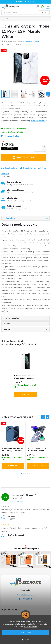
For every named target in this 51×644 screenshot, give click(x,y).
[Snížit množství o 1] (44, 149)
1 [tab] (21, 473)
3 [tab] (25, 473)
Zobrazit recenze (16, 501)
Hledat (44, 12)
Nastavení (25, 640)
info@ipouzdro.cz (27, 595)
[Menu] (48, 7)
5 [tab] (29, 473)
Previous (43, 417)
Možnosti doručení (12, 136)
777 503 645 (27, 599)
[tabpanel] (25, 374)
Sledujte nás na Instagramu (26, 549)
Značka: (5, 174)
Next (47, 417)
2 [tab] (23, 473)
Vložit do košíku (26, 157)
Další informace (30, 626)
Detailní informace (38, 121)
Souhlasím (27, 632)
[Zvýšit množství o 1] (44, 146)
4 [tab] (27, 473)
